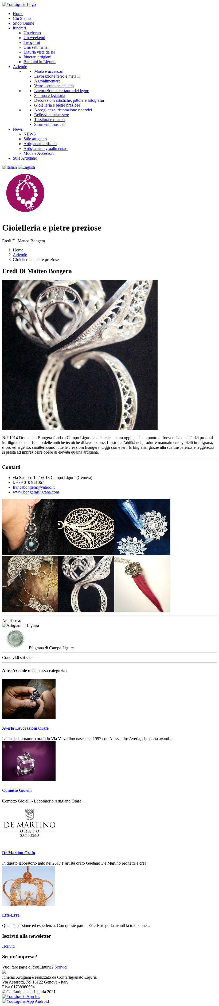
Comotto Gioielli (17, 790)
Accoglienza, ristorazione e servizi (63, 110)
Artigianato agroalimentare (46, 148)
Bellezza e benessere (51, 114)
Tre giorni (32, 42)
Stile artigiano (35, 139)
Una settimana (36, 47)
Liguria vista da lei (39, 52)
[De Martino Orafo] (29, 842)
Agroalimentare (47, 81)
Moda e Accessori (39, 153)
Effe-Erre (10, 915)
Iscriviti (8, 946)
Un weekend (34, 37)
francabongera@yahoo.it (33, 487)
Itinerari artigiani (37, 57)
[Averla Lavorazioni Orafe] (29, 717)
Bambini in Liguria (40, 61)
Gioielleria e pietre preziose (57, 105)
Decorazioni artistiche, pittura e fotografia (69, 100)
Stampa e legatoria (49, 95)
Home (18, 250)
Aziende (20, 255)
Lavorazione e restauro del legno (61, 90)
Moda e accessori (48, 71)
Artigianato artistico (40, 143)
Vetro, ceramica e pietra (54, 86)
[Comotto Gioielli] (29, 780)
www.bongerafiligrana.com (36, 492)
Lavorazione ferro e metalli (57, 76)
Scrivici (60, 967)
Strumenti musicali (49, 124)
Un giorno (32, 33)
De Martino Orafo (18, 852)
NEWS (30, 134)
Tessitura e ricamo (49, 119)
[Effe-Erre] (29, 904)
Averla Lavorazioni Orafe (25, 728)
